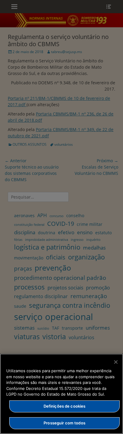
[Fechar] (115, 362)
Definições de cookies (65, 406)
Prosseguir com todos (64, 423)
